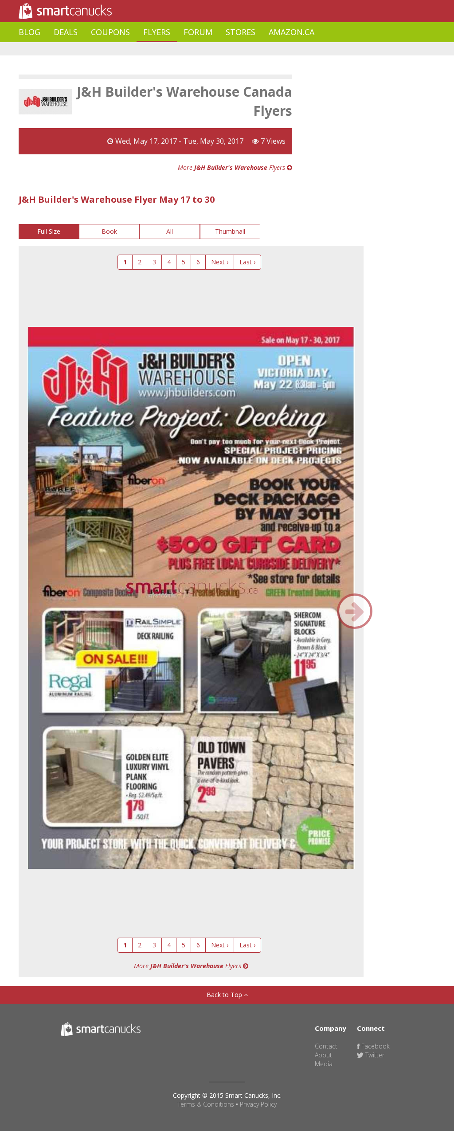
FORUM (198, 32)
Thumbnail (230, 231)
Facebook (375, 1046)
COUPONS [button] (110, 32)
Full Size (48, 231)
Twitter (374, 1055)
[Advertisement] (180, 49)
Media (324, 1064)
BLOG (29, 32)
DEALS (66, 32)
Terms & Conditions (205, 1104)
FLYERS (156, 32)
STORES (240, 32)
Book (109, 231)
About (323, 1055)
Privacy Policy (258, 1104)
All (169, 231)
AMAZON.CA (291, 32)
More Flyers (232, 167)
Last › (247, 262)
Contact (326, 1046)
